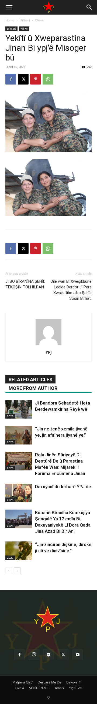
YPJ (49, 352)
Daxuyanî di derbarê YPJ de (63, 486)
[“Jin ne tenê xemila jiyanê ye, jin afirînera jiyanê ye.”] (18, 435)
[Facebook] (10, 79)
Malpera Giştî (22, 682)
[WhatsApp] (48, 79)
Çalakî (19, 688)
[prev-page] (8, 570)
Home (10, 20)
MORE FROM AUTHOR (33, 388)
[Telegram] (48, 654)
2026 (10, 416)
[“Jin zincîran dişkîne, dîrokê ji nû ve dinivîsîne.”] (18, 550)
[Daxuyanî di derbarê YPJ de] (18, 493)
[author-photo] (48, 344)
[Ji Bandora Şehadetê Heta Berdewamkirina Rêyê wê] (18, 409)
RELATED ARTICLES (30, 379)
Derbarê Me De (49, 682)
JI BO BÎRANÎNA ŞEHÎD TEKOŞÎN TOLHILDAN (25, 284)
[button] (9, 7)
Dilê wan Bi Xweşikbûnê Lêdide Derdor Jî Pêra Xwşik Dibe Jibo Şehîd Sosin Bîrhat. (71, 290)
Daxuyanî (73, 682)
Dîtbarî (25, 20)
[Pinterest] (35, 79)
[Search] (89, 7)
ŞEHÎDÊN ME (38, 688)
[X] (23, 79)
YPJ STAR (75, 688)
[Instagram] (34, 654)
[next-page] (17, 570)
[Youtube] (77, 654)
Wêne (39, 20)
